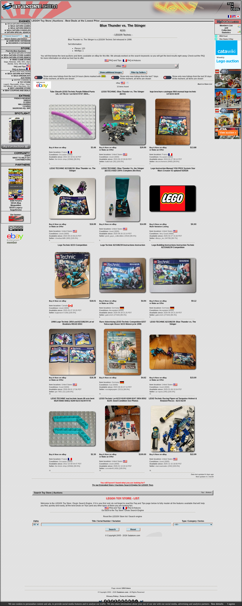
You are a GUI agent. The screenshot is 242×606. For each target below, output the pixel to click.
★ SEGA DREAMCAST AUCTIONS (20, 77)
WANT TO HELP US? (21, 158)
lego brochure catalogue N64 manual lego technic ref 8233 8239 (173, 93)
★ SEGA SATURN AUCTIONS (17, 74)
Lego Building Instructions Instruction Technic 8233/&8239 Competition (173, 246)
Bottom (208, 492)
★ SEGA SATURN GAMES (19, 26)
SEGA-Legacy (15, 207)
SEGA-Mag (16, 203)
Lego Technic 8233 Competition (72, 245)
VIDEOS (27, 100)
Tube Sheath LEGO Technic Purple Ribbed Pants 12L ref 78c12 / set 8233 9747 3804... (72, 93)
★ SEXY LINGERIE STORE (19, 88)
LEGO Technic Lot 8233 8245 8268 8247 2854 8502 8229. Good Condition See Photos (122, 399)
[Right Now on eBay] (42, 88)
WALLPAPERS (24, 104)
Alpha (36, 521)
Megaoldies (16, 205)
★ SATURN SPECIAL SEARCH (17, 32)
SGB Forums (16, 201)
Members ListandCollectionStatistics (226, 29)
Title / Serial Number (106, 521)
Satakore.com (134, 535)
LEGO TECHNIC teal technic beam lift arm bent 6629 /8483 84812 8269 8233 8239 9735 (72, 399)
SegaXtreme (16, 210)
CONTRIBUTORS (22, 160)
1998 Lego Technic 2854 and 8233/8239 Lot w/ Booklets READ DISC (72, 323)
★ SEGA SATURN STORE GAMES (15, 55)
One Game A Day (226, 39)
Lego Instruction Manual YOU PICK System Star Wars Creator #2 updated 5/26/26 (173, 169)
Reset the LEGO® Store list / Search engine (122, 516)
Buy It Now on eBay (57, 148)
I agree (231, 604)
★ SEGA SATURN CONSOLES (17, 30)
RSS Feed (223, 36)
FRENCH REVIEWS (22, 98)
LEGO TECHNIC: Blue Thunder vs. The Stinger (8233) (122, 93)
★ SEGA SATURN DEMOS (19, 28)
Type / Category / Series (193, 521)
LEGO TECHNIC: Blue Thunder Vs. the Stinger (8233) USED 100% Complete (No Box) (122, 169)
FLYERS (26, 102)
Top (202, 492)
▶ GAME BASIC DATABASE (18, 41)
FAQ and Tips (20, 67)
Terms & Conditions (127, 596)
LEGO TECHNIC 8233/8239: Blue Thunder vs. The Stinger (72, 169)
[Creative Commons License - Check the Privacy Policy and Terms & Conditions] (16, 228)
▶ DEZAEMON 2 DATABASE (18, 43)
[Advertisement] (228, 188)
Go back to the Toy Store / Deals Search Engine (123, 510)
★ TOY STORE (24, 82)
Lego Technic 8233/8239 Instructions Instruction (122, 245)
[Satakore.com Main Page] (37, 10)
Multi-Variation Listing (159, 227)
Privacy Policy (112, 596)
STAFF (27, 156)
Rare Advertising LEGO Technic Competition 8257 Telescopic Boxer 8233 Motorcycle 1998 (122, 323)
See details (217, 604)
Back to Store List (205, 84)
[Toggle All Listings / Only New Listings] (38, 77)
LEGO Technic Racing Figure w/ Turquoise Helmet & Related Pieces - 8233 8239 (173, 399)
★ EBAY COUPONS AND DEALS (16, 90)
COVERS (26, 106)
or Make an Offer (106, 150)
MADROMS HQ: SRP (21, 108)
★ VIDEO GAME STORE (20, 60)
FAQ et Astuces (19, 69)
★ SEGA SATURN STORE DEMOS (15, 57)
